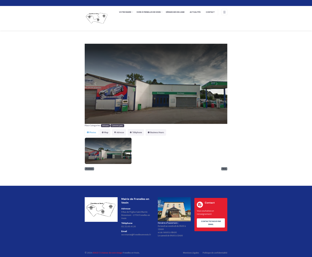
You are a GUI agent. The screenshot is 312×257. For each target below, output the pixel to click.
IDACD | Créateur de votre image (107, 253)
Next (224, 169)
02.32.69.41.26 (128, 226)
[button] (95, 84)
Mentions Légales (191, 253)
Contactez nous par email (211, 222)
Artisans (105, 126)
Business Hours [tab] (157, 132)
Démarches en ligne (175, 12)
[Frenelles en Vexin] (97, 18)
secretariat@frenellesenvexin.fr (136, 234)
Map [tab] (106, 132)
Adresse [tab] (120, 132)
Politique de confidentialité (215, 253)
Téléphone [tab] (137, 132)
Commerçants (117, 126)
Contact (210, 12)
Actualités (195, 12)
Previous (89, 169)
